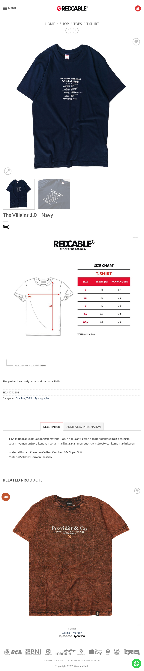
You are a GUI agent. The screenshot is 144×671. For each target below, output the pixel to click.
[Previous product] (76, 30)
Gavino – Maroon (72, 632)
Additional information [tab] (84, 426)
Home (50, 24)
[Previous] (10, 106)
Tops (78, 24)
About (48, 660)
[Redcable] (72, 8)
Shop (64, 24)
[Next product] (68, 30)
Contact (60, 660)
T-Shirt (92, 24)
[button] (9, 8)
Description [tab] (51, 426)
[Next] (133, 106)
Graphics (20, 398)
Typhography (42, 398)
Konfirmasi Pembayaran (84, 660)
